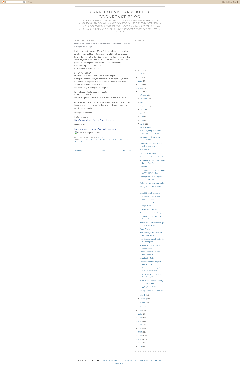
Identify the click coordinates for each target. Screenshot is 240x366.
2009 (140, 343)
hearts (106, 139)
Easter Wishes (145, 229)
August (143, 109)
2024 (140, 77)
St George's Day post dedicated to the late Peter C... (152, 161)
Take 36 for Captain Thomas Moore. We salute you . (150, 198)
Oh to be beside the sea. (148, 209)
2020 (140, 91)
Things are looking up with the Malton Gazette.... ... (151, 144)
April (142, 124)
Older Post (127, 150)
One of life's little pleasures (150, 193)
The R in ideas (145, 127)
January (143, 302)
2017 (140, 314)
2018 (140, 310)
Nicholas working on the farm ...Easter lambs (151, 246)
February (144, 298)
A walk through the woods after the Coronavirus (151, 234)
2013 (140, 328)
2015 (140, 321)
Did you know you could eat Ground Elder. (150, 217)
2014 (140, 324)
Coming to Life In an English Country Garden (151, 178)
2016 (140, 317)
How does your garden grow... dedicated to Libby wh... (151, 132)
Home (103, 150)
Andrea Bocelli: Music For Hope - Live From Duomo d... (152, 224)
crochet (98, 139)
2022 (140, 84)
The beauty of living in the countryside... (150, 138)
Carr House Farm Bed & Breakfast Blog (120, 14)
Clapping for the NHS (148, 287)
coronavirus (87, 139)
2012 (140, 332)
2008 (140, 346)
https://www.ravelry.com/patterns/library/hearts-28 (94, 120)
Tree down (144, 166)
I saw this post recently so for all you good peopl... (152, 240)
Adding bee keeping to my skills (152, 183)
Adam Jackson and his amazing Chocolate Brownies (151, 281)
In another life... (146, 149)
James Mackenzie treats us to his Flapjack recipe (152, 204)
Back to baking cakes (148, 153)
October (143, 102)
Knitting (119, 139)
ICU (112, 139)
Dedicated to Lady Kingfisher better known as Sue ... (151, 269)
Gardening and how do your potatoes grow (150, 263)
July (142, 113)
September (144, 105)
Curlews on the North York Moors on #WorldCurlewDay (152, 171)
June (142, 116)
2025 (140, 73)
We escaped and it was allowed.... (152, 156)
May (142, 120)
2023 (140, 81)
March (143, 295)
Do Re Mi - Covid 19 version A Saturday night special (151, 275)
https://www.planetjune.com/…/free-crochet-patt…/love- (95, 129)
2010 (140, 339)
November (144, 98)
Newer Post (78, 150)
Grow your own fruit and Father (151, 290)
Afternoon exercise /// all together (152, 212)
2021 (140, 88)
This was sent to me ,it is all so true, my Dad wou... (151, 253)
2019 (140, 306)
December (144, 95)
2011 (140, 335)
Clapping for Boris (147, 258)
